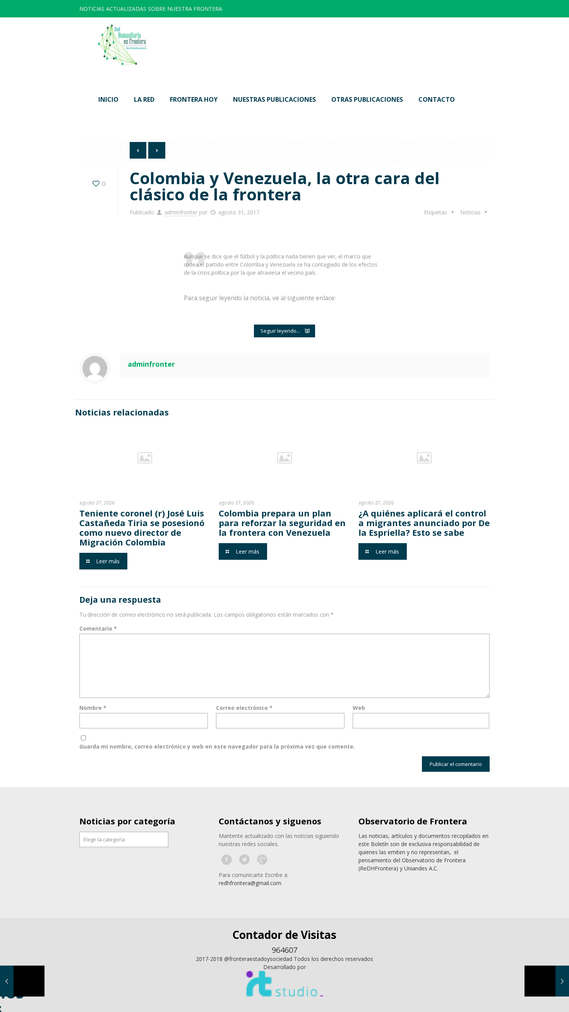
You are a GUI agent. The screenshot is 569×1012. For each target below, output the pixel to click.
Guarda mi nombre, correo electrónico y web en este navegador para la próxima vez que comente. (217, 746)
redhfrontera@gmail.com (250, 883)
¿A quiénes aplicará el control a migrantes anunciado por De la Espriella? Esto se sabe (424, 522)
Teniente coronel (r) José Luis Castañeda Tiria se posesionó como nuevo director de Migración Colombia (141, 527)
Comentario (98, 628)
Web (359, 707)
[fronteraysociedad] (122, 44)
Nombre (92, 707)
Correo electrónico (244, 707)
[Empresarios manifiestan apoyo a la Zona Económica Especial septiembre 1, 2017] (546, 981)
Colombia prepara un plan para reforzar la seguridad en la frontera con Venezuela (282, 522)
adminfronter (181, 212)
